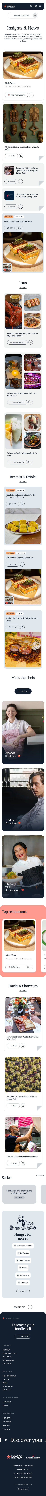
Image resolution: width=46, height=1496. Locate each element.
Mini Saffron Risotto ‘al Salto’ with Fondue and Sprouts (20, 496)
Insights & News (21, 15)
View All (25, 691)
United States (24, 1489)
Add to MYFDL (19, 342)
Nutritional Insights (24, 1246)
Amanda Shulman (10, 754)
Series (4, 1383)
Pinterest (6, 1429)
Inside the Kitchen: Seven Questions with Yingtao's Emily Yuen (27, 170)
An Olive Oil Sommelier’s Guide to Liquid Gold (22, 1098)
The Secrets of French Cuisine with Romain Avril (19, 1191)
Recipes (5, 1379)
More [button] (31, 95)
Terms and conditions (23, 1466)
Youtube (6, 1425)
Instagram (7, 1418)
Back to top (19, 1307)
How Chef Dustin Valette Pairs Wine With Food (23, 1038)
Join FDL (5, 1405)
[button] (31, 6)
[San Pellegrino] (33, 1458)
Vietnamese (24, 1275)
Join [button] (35, 6)
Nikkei (24, 1268)
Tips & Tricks (7, 1386)
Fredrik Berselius (10, 821)
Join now (24, 1336)
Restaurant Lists (9, 1353)
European (24, 1282)
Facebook (6, 1421)
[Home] (9, 6)
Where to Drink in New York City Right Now (22, 394)
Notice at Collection (23, 1477)
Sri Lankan (24, 1253)
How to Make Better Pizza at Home (22, 1156)
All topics (6, 1390)
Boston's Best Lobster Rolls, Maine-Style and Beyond (22, 334)
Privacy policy (23, 1469)
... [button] (30, 342)
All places (6, 1363)
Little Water (10, 83)
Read (13, 156)
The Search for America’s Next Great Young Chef (27, 195)
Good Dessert (24, 1260)
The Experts (7, 1357)
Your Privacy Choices (23, 1473)
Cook (12, 228)
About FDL (6, 1402)
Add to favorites (18, 95)
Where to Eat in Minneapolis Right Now (22, 454)
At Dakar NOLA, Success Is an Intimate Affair (22, 148)
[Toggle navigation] (40, 6)
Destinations (8, 1360)
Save (21, 156)
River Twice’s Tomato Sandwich (18, 221)
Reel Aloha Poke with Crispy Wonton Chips (22, 619)
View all (23, 288)
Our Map (6, 1350)
